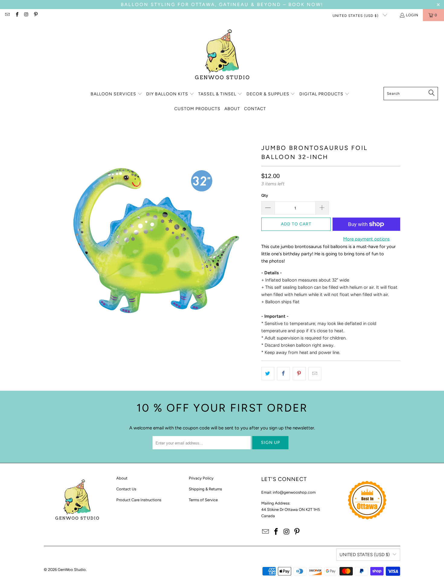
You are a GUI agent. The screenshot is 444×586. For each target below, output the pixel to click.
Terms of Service (203, 500)
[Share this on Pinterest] (299, 373)
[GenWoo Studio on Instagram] (26, 15)
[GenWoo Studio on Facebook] (16, 15)
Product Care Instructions (138, 500)
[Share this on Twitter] (267, 373)
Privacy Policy (201, 478)
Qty (264, 195)
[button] (116, 94)
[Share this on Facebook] (283, 373)
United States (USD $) (356, 16)
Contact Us (126, 489)
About (121, 478)
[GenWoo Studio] (222, 55)
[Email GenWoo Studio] (7, 15)
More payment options (366, 239)
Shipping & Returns (205, 489)
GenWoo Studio (72, 569)
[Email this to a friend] (314, 373)
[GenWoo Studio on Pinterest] (35, 15)
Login (412, 15)
